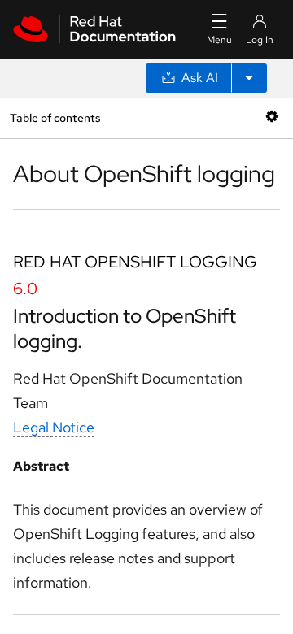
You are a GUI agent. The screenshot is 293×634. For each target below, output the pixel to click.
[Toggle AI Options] (249, 78)
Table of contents (55, 117)
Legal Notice (53, 427)
